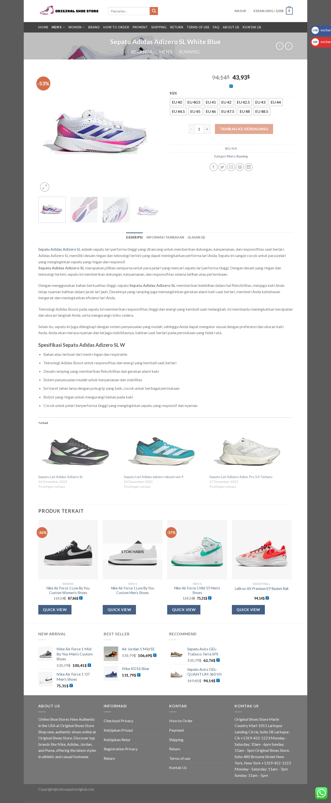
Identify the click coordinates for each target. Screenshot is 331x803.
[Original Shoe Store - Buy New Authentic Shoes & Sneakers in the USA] (69, 11)
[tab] (134, 237)
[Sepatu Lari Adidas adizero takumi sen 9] (164, 451)
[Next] (153, 131)
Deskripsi (134, 237)
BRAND (94, 27)
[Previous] (46, 131)
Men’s (57, 27)
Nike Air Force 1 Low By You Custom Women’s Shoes (68, 590)
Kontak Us (252, 27)
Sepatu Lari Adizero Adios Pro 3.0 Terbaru (240, 477)
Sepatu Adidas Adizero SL (59, 249)
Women (74, 27)
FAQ (216, 27)
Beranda (142, 52)
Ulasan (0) (196, 237)
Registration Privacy (121, 748)
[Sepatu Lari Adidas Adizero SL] (78, 451)
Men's (166, 52)
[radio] (177, 102)
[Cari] (154, 11)
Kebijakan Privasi (118, 730)
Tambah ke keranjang (244, 128)
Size (173, 93)
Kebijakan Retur (117, 739)
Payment (140, 27)
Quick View (55, 609)
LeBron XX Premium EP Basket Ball (261, 589)
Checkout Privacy (118, 720)
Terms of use (198, 27)
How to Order (116, 27)
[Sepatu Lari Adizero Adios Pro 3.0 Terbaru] (249, 451)
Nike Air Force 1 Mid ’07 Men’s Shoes (197, 590)
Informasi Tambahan (165, 237)
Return (176, 27)
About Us (231, 27)
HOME (43, 27)
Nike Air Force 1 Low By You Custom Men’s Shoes (132, 590)
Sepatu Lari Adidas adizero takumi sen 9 (153, 477)
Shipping (159, 27)
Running (189, 52)
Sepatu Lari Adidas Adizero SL (60, 477)
